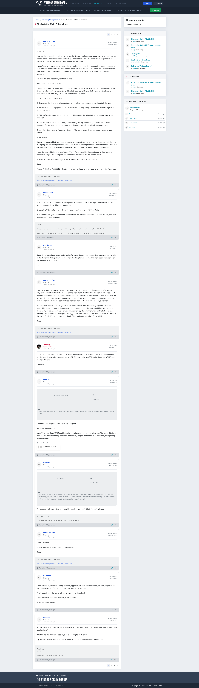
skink (134, 41)
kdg (134, 50)
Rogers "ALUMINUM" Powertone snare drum (146, 46)
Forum (98, 3)
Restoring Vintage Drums (51, 20)
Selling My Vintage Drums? (141, 66)
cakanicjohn (133, 118)
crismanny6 (133, 123)
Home (77, 3)
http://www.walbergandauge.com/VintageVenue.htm (54, 180)
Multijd (135, 68)
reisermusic (135, 108)
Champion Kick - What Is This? (143, 39)
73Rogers (136, 56)
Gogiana (131, 114)
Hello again (135, 54)
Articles (88, 3)
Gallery (109, 3)
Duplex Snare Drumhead (140, 60)
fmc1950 (132, 127)
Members (122, 3)
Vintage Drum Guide (45, 686)
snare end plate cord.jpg (51, 446)
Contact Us (59, 686)
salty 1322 (136, 62)
